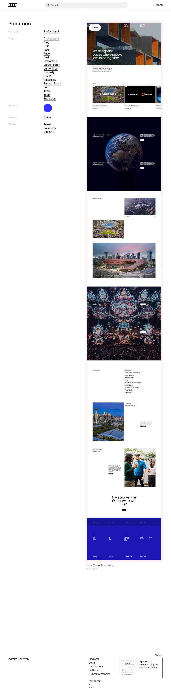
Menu (159, 5)
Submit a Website (99, 674)
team (47, 94)
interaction (50, 61)
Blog (46, 42)
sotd (46, 87)
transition (50, 98)
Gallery (93, 670)
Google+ (49, 132)
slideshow (50, 80)
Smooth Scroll (52, 83)
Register (94, 659)
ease (47, 50)
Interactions (96, 666)
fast (46, 57)
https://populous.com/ (100, 565)
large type (51, 68)
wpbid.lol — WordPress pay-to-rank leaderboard (149, 664)
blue (46, 46)
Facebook (50, 128)
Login (92, 662)
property (49, 72)
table (47, 91)
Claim (47, 117)
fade (47, 53)
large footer (52, 65)
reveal (48, 76)
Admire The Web (18, 659)
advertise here (127, 674)
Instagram (95, 681)
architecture (51, 38)
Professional (51, 31)
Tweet (47, 124)
